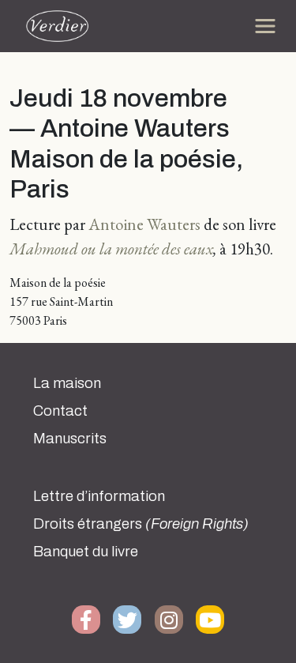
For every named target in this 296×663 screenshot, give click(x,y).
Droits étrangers (141, 524)
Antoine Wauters (144, 224)
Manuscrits (70, 438)
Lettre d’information (99, 496)
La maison (67, 383)
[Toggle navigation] (265, 26)
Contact (60, 411)
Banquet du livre (85, 551)
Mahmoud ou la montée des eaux (111, 248)
